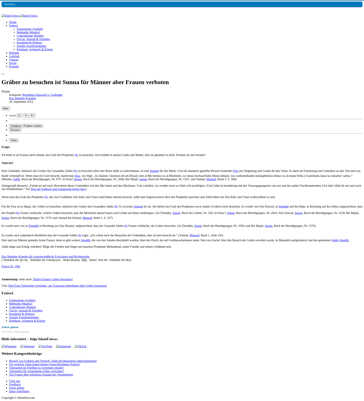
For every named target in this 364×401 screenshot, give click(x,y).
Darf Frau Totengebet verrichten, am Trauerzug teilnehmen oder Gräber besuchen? (57, 285)
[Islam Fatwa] (20, 15)
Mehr (6, 108)
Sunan (78, 179)
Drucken (15, 129)
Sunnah (154, 170)
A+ (32, 115)
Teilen (14, 140)
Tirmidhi (283, 206)
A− (19, 115)
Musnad (211, 179)
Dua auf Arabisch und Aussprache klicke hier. (58, 189)
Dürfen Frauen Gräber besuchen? (53, 279)
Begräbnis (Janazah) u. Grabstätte (42, 94)
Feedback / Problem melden (26, 126)
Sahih (16, 179)
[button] (13, 25)
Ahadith (85, 240)
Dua (235, 170)
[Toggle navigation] (3, 73)
